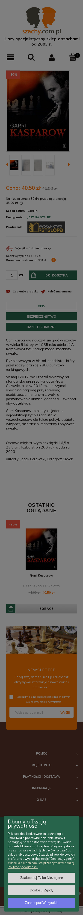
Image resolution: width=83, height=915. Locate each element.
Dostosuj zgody (41, 890)
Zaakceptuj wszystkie (41, 903)
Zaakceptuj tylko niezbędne (41, 878)
